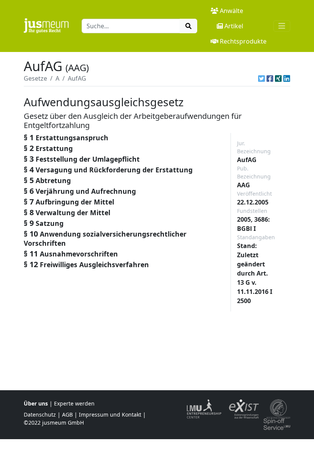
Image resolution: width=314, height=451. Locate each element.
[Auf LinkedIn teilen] (286, 78)
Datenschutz (40, 414)
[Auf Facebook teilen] (270, 78)
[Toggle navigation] (281, 26)
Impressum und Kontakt (110, 414)
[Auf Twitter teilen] (261, 78)
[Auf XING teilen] (278, 78)
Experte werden (74, 403)
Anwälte (231, 10)
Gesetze (35, 78)
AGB (67, 414)
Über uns (36, 403)
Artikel (233, 26)
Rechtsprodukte (243, 41)
